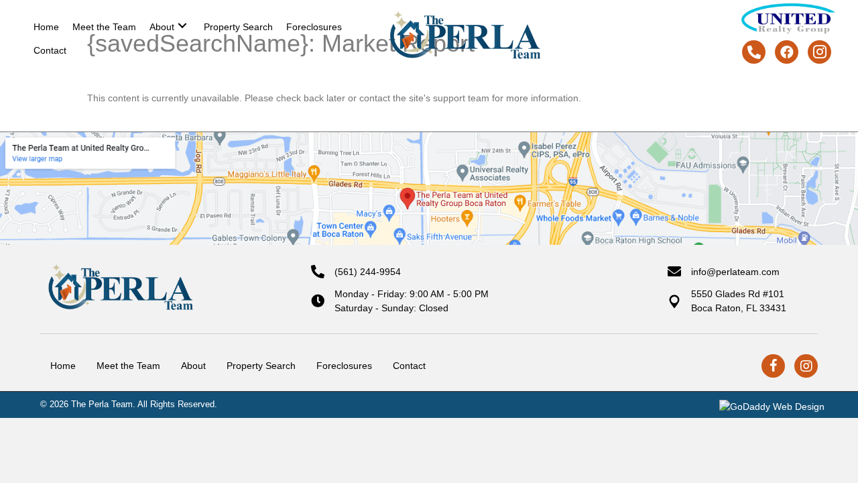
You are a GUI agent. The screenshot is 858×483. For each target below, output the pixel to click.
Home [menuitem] (63, 365)
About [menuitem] (193, 365)
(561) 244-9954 (367, 271)
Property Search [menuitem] (261, 365)
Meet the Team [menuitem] (128, 365)
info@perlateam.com (735, 271)
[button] (182, 25)
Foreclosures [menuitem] (344, 365)
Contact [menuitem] (409, 365)
